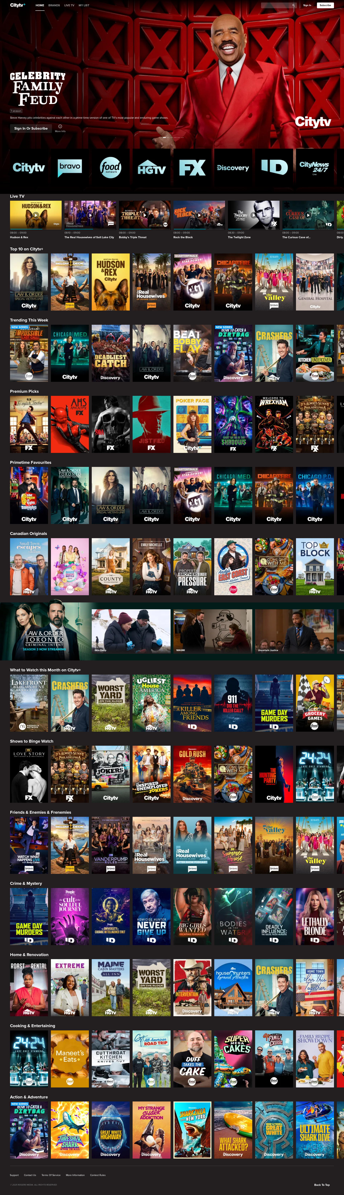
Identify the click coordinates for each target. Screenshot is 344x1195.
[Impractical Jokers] (111, 774)
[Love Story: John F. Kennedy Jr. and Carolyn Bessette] (29, 774)
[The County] (111, 566)
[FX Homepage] (192, 168)
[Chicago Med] (70, 353)
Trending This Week (29, 320)
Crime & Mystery (26, 883)
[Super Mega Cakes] (233, 1058)
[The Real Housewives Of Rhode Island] (152, 845)
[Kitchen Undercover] (315, 353)
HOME (40, 5)
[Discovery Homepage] (233, 168)
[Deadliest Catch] (111, 353)
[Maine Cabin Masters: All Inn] (111, 987)
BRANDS (54, 5)
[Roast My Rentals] (29, 987)
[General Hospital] (315, 282)
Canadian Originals (28, 533)
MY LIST (84, 5)
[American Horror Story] (70, 424)
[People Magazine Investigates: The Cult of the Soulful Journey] (70, 916)
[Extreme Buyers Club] (70, 987)
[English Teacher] (29, 424)
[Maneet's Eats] (70, 1058)
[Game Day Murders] (274, 703)
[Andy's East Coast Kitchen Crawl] (233, 566)
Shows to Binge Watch (31, 741)
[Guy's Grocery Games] (315, 703)
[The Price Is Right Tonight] (29, 495)
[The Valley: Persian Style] (274, 845)
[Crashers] (274, 353)
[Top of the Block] (315, 566)
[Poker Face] (192, 424)
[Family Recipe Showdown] (315, 1058)
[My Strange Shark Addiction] (152, 1130)
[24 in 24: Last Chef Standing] (315, 774)
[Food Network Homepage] (111, 168)
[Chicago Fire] (233, 282)
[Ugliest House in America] (152, 703)
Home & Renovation (29, 954)
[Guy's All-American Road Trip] (152, 1058)
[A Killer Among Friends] (192, 703)
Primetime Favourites (30, 462)
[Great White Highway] (111, 1130)
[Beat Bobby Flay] (192, 353)
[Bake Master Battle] (70, 566)
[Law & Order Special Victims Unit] (29, 282)
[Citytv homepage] (29, 168)
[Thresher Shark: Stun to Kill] (70, 1130)
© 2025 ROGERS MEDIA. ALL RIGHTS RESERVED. (33, 1185)
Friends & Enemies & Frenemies (40, 812)
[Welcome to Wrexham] (274, 424)
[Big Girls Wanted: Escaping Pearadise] (192, 916)
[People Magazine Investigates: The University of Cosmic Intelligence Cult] (111, 916)
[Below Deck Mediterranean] (70, 282)
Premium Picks (24, 391)
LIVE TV (69, 5)
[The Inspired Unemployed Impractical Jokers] (152, 774)
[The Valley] (274, 282)
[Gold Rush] (192, 774)
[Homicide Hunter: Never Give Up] (152, 916)
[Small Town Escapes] (29, 566)
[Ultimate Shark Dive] (315, 1130)
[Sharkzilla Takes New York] (192, 1130)
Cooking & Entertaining (32, 1025)
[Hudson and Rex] (111, 282)
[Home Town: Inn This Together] (315, 987)
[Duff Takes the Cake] (192, 1058)
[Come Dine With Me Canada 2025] (274, 566)
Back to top (322, 1185)
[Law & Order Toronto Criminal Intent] (70, 495)
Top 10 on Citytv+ (26, 249)
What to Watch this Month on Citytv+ (45, 670)
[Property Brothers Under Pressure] (192, 566)
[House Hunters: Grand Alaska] (233, 987)
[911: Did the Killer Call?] (233, 703)
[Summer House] (233, 845)
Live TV (17, 196)
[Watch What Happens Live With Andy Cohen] (29, 845)
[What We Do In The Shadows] (233, 424)
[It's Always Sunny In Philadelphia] (315, 424)
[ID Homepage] (274, 168)
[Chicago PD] (315, 495)
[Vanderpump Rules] (111, 845)
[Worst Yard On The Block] (111, 703)
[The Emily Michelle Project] (152, 566)
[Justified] (152, 424)
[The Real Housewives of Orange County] (152, 282)
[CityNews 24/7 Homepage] (315, 168)
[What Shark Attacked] (233, 1130)
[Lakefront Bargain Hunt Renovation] (29, 703)
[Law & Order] (152, 353)
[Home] (18, 5)
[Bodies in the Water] (233, 916)
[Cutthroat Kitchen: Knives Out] (111, 1058)
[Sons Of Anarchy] (111, 424)
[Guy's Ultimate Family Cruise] (274, 1058)
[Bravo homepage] (70, 168)
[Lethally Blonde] (315, 916)
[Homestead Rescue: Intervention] (192, 987)
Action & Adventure (29, 1097)
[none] (14, 1175)
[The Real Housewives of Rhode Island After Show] (192, 845)
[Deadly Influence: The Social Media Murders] (274, 916)
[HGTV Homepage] (152, 168)
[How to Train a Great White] (274, 1130)
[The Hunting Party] (274, 774)
